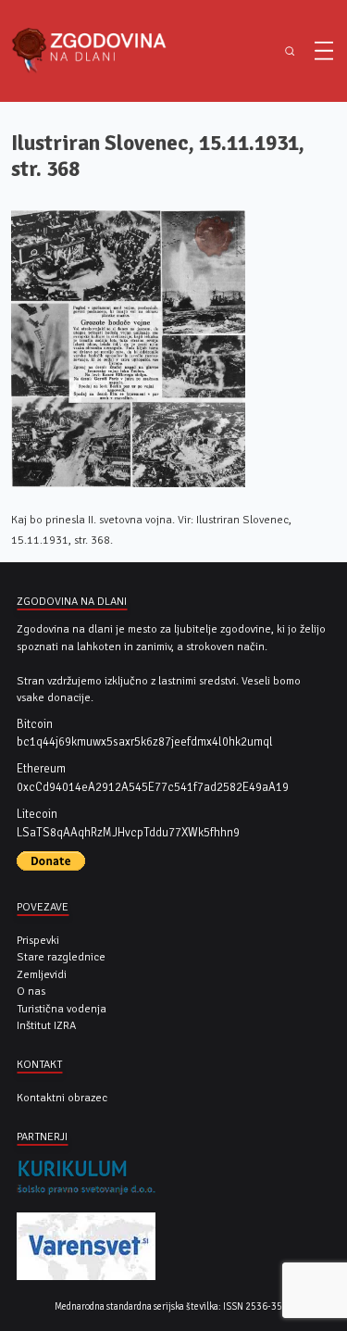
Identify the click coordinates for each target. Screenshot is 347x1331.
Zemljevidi (42, 974)
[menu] (324, 51)
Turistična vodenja (61, 1008)
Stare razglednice (61, 956)
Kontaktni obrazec (62, 1097)
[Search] (289, 51)
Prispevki (38, 940)
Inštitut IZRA (46, 1025)
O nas (31, 991)
